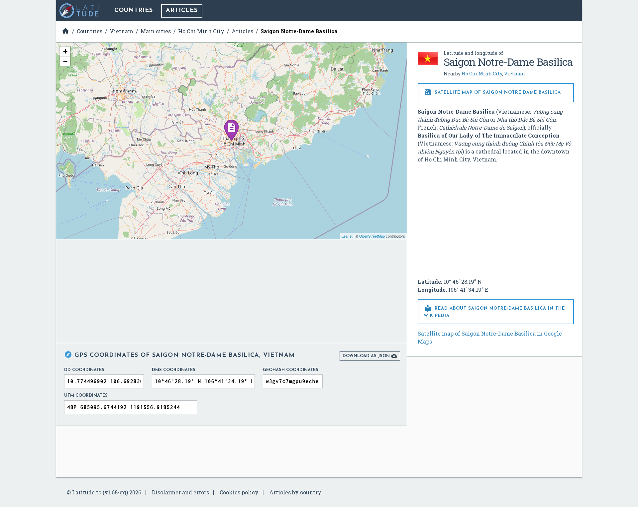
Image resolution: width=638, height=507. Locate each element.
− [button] (65, 61)
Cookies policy (239, 492)
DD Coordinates (84, 370)
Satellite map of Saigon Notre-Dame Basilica (492, 92)
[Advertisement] (496, 217)
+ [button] (65, 51)
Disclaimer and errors (180, 492)
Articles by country (295, 492)
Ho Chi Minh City (482, 73)
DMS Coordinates (173, 370)
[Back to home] (79, 10)
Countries (133, 11)
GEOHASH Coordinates (290, 370)
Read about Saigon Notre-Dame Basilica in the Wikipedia (494, 311)
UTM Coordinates (86, 395)
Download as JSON (370, 356)
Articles (182, 11)
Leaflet (347, 236)
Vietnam (514, 73)
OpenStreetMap (372, 236)
